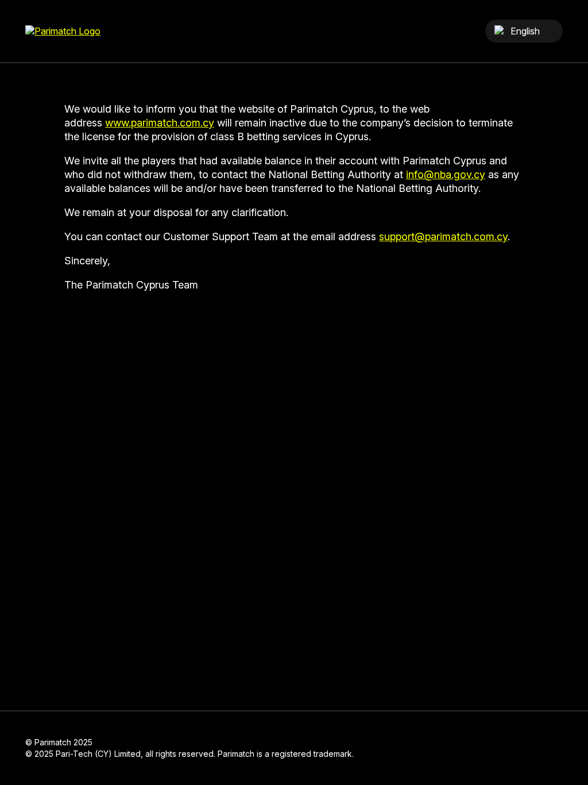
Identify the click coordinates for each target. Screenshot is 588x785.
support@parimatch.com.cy (443, 236)
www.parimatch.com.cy (159, 123)
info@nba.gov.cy (445, 174)
